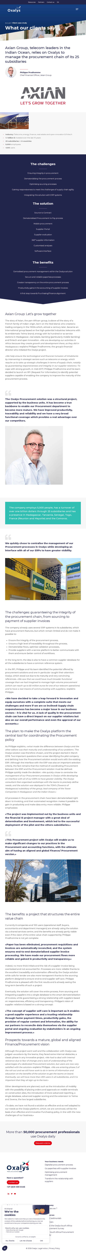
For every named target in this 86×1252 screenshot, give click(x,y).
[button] (77, 9)
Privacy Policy (54, 1248)
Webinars (49, 1222)
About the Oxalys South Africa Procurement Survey (58, 1227)
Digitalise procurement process (59, 1165)
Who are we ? (51, 1208)
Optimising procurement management (56, 1173)
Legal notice (43, 1248)
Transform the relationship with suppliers (59, 1180)
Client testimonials (53, 1218)
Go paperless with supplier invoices (60, 1168)
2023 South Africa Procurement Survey (59, 1233)
